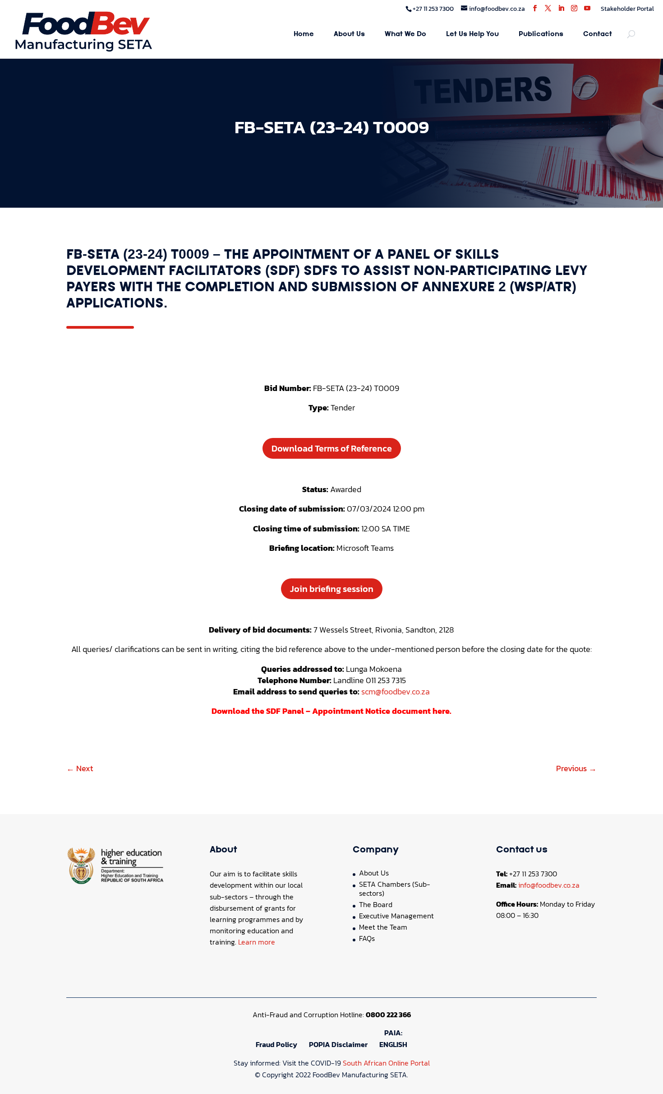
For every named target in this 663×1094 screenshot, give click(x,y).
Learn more (256, 941)
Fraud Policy (276, 1044)
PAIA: (393, 1032)
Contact (597, 34)
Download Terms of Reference (332, 448)
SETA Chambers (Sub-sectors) (394, 888)
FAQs (367, 938)
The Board (375, 904)
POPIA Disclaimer (338, 1044)
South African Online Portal (386, 1062)
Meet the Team (383, 927)
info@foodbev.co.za (549, 885)
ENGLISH (393, 1044)
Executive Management (396, 915)
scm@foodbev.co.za (395, 691)
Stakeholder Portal (627, 9)
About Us (349, 34)
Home (304, 34)
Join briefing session (331, 589)
